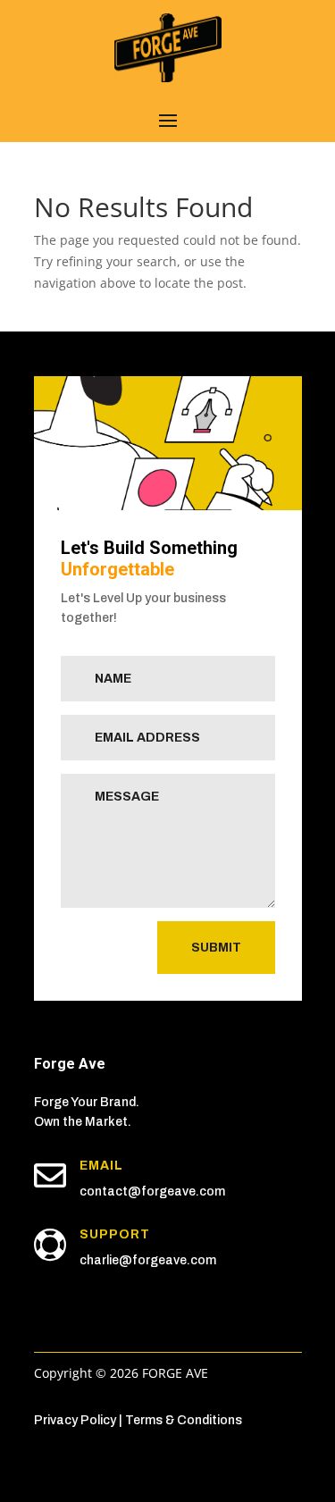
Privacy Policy (75, 1420)
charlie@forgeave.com (148, 1260)
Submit (216, 947)
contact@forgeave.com (152, 1191)
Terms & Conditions (183, 1420)
